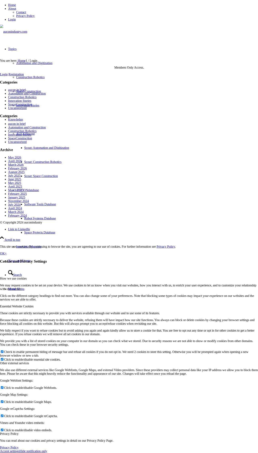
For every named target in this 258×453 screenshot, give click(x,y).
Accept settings (9, 451)
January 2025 (16, 197)
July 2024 (14, 204)
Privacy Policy (25, 16)
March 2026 (16, 164)
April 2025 (15, 186)
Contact (21, 12)
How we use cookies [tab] (13, 278)
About (12, 8)
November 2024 (18, 201)
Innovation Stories (19, 100)
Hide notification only (33, 451)
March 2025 (16, 190)
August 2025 (16, 172)
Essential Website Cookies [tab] (16, 306)
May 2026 (14, 157)
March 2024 (16, 212)
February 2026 (17, 168)
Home (12, 5)
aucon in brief (17, 90)
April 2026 (15, 161)
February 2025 (17, 193)
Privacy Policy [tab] (9, 433)
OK (2, 253)
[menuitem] (133, 5)
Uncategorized (17, 108)
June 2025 (14, 179)
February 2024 (17, 215)
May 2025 (14, 183)
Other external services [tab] (14, 363)
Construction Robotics (22, 97)
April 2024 (15, 208)
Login (12, 19)
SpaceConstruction (20, 104)
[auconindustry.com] (13, 31)
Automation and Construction (27, 93)
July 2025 (14, 175)
